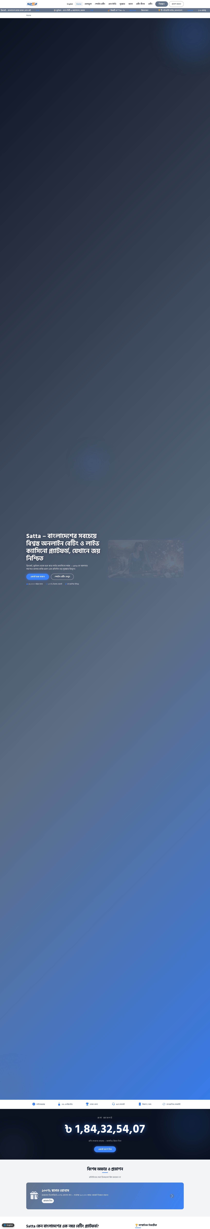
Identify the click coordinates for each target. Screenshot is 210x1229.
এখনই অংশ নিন (105, 1149)
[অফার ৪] (111, 1206)
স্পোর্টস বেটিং (100, 4)
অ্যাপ (130, 4)
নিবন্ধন (161, 4)
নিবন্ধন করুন (97, 1224)
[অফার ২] (103, 1206)
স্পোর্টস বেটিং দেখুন (62, 576)
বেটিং (150, 4)
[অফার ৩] (107, 1206)
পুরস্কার (122, 4)
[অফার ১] (98, 1206)
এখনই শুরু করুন (38, 576)
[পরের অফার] (172, 1196)
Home (78, 4)
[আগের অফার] (38, 1196)
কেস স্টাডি (112, 4)
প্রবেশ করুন (176, 4)
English (70, 4)
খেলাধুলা (88, 4)
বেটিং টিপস (140, 4)
